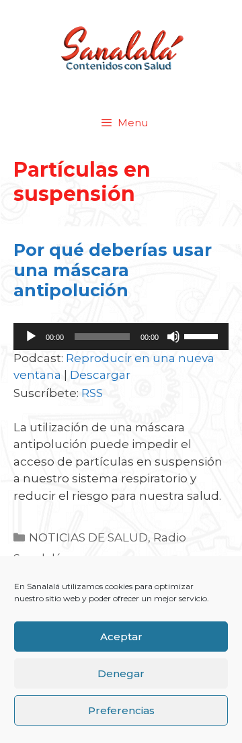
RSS (92, 393)
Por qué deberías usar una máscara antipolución (112, 270)
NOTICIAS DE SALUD (88, 537)
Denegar (121, 673)
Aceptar (121, 636)
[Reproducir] (31, 336)
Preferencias (121, 710)
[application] (121, 336)
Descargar (100, 375)
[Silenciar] (173, 336)
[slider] (203, 335)
